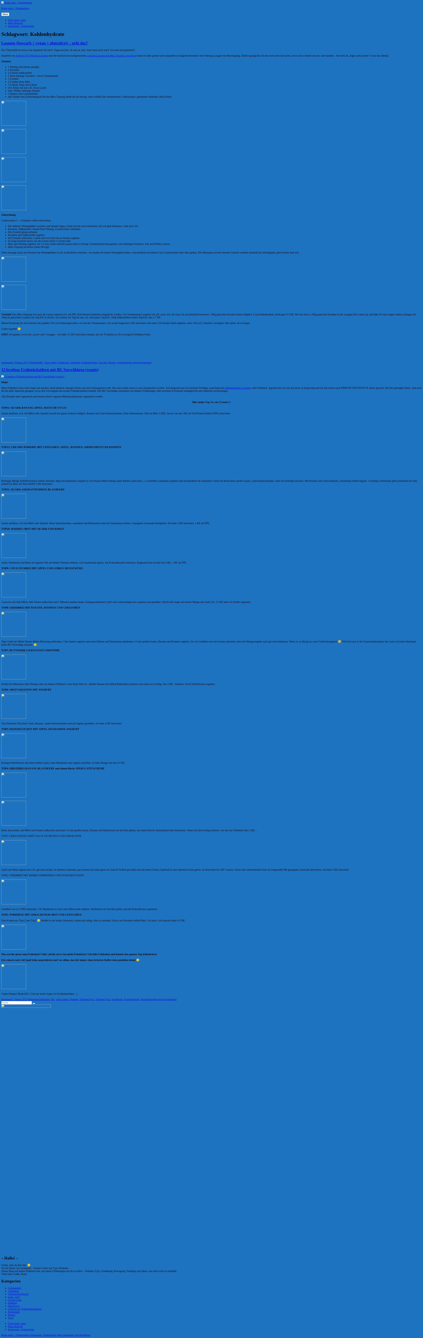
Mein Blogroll (15, 23)
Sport (11, 1317)
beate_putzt (14, 1297)
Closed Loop (14, 1300)
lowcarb (102, 362)
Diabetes (74, 999)
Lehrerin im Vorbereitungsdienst (24, 1309)
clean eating (50, 362)
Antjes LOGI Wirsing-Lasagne (32, 55)
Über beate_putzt (17, 20)
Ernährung (63, 362)
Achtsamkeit (14, 1288)
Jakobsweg (13, 1306)
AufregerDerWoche (18, 1294)
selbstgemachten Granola (238, 387)
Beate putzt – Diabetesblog (15, 8)
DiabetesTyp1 (87, 999)
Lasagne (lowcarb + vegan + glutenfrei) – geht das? (44, 43)
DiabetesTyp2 (103, 999)
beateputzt (6, 362)
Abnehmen (44, 999)
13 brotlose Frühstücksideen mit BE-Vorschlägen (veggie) (50, 369)
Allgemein (34, 362)
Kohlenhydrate (89, 362)
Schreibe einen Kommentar (137, 362)
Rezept (111, 362)
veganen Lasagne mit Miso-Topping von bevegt (111, 55)
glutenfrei (75, 362)
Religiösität (14, 1312)
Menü (5, 14)
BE (41, 362)
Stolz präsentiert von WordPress (73, 1335)
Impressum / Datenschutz (21, 26)
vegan (120, 362)
